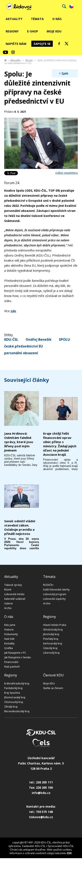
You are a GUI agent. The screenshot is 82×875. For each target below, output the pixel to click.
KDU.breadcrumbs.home (5, 60)
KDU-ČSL (11, 339)
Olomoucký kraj (13, 702)
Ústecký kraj (50, 648)
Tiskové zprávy (13, 585)
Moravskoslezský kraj (16, 711)
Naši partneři (12, 666)
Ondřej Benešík (39, 339)
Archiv (8, 608)
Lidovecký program (54, 594)
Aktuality (14, 19)
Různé (29, 60)
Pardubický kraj (13, 688)
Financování (11, 662)
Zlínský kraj (10, 706)
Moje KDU (54, 31)
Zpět (64, 73)
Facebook (59, 43)
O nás (57, 19)
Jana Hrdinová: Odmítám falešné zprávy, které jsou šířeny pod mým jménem (18, 441)
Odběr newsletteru (66, 173)
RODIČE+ (48, 585)
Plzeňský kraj (50, 639)
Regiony (12, 31)
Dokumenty (11, 634)
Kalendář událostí (14, 599)
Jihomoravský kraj (14, 697)
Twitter (66, 43)
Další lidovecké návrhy (56, 589)
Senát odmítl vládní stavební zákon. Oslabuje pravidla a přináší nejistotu (19, 527)
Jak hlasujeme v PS (15, 653)
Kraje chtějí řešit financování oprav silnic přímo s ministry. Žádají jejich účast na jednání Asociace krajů (59, 444)
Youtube (5, 52)
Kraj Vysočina (12, 693)
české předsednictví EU (23, 346)
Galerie (8, 603)
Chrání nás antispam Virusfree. (28, 849)
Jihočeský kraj (51, 634)
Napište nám (16, 44)
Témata (37, 19)
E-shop (32, 31)
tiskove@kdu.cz (41, 817)
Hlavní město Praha (54, 625)
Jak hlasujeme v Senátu (17, 657)
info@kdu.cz (41, 793)
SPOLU (64, 339)
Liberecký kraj (51, 653)
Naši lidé (9, 639)
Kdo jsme (9, 625)
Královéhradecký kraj (16, 683)
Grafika (8, 648)
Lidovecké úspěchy (54, 599)
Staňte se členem (53, 688)
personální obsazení (21, 353)
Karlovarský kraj (52, 643)
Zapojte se (42, 44)
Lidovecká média (14, 594)
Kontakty (9, 643)
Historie (9, 629)
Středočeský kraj (53, 629)
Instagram (13, 52)
